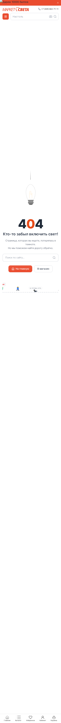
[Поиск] (55, 16)
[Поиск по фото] (50, 16)
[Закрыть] (58, 3)
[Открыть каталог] (6, 16)
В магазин (43, 268)
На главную (22, 268)
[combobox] (34, 16)
